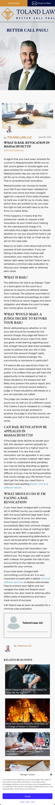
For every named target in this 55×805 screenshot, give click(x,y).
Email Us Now (44, 3)
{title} (22, 802)
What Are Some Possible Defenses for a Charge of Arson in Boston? (27, 725)
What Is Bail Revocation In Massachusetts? (27, 145)
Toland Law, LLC (24, 645)
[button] (51, 774)
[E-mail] (9, 637)
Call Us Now (13, 3)
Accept (27, 796)
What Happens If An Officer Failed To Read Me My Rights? (26, 691)
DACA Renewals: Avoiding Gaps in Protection (24, 753)
